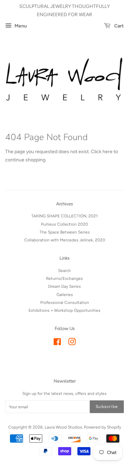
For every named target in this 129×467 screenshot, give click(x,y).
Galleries (64, 294)
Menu (20, 26)
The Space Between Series (65, 232)
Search (64, 270)
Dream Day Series (64, 286)
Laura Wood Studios (63, 427)
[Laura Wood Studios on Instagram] (72, 343)
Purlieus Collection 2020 (64, 224)
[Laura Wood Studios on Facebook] (57, 343)
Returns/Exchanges (64, 278)
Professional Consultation (64, 302)
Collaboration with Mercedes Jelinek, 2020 (64, 240)
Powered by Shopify (102, 427)
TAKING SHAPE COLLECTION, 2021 (64, 216)
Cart (118, 26)
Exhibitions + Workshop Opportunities (64, 310)
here (107, 152)
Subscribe (107, 406)
